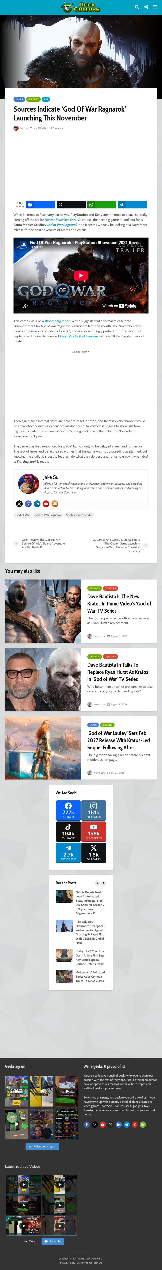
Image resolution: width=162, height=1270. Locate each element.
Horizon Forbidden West (60, 220)
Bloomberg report (57, 321)
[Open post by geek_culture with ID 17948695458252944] (66, 1124)
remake (79, 336)
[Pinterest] (135, 1124)
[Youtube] (46, 503)
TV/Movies (110, 588)
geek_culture (16, 1079)
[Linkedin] (37, 503)
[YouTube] (103, 1124)
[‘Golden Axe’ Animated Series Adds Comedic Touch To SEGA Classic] (64, 976)
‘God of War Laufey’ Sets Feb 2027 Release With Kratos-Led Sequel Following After (118, 740)
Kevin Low (99, 636)
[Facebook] (87, 1124)
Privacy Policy (67, 1262)
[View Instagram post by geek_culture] (25, 1104)
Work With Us (84, 1262)
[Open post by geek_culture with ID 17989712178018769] (41, 1124)
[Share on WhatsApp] (101, 204)
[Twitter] (19, 503)
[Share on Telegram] (132, 204)
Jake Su (23, 128)
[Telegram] (127, 1124)
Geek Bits (33, 99)
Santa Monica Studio (79, 515)
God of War (23, 515)
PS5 (46, 99)
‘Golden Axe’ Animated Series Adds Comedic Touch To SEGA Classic (90, 976)
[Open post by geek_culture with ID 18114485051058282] (16, 1124)
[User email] (54, 503)
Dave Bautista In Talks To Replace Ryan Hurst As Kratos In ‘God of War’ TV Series (117, 671)
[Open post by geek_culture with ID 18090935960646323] (66, 1091)
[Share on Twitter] (71, 204)
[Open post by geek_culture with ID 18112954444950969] (16, 1091)
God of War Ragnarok (62, 225)
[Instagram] (28, 503)
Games (19, 99)
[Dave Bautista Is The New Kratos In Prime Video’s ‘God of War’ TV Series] (43, 611)
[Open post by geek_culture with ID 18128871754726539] (41, 1091)
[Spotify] (143, 1124)
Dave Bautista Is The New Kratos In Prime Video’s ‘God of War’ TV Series (119, 603)
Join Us (98, 1262)
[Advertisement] (88, 166)
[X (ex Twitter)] (111, 1124)
